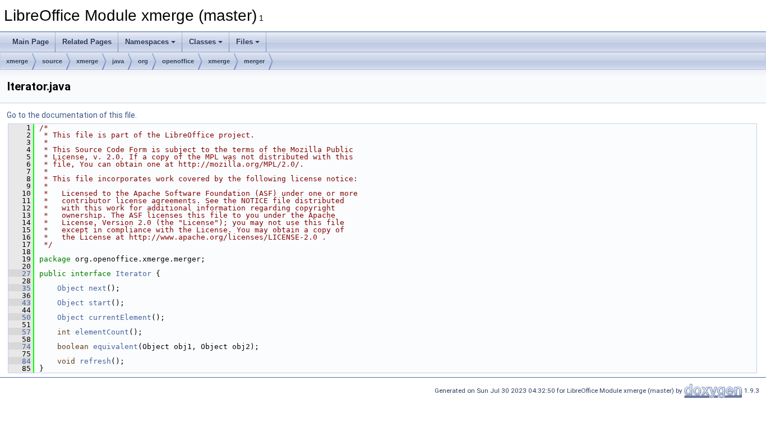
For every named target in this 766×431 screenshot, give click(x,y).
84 (19, 361)
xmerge (17, 61)
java (118, 61)
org (143, 61)
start (100, 303)
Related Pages (87, 42)
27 (19, 273)
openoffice (178, 61)
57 (19, 332)
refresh (95, 361)
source (52, 61)
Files (244, 42)
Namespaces (147, 42)
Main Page (30, 42)
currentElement (120, 317)
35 (19, 288)
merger (254, 61)
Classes (202, 42)
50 (19, 317)
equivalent (115, 346)
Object (70, 288)
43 (19, 303)
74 (19, 346)
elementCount (102, 332)
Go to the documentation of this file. (72, 115)
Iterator (133, 273)
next (98, 288)
